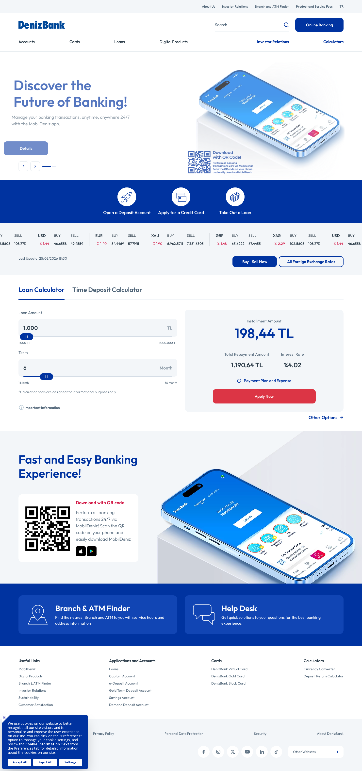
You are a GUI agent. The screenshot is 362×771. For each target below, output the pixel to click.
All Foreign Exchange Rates (311, 261)
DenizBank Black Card (228, 683)
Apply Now (264, 396)
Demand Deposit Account (128, 705)
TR (342, 6)
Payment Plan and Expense (267, 380)
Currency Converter (319, 669)
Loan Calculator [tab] (41, 289)
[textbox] (316, 752)
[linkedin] (262, 752)
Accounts (26, 41)
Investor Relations (235, 6)
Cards (74, 41)
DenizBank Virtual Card (229, 669)
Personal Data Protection (184, 733)
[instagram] (218, 752)
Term (23, 352)
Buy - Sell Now (254, 261)
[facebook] (204, 752)
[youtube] (247, 752)
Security (260, 733)
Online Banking (319, 24)
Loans (119, 41)
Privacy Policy (103, 733)
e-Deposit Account (123, 683)
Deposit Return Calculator (324, 676)
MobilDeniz (26, 669)
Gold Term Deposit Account (130, 690)
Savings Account (121, 697)
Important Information (42, 407)
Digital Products (174, 41)
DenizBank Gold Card (228, 676)
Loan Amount (30, 312)
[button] (23, 166)
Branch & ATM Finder (34, 683)
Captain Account (122, 676)
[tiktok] (276, 752)
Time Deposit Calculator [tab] (107, 289)
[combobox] (316, 752)
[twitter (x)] (233, 752)
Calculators (333, 41)
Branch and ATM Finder (272, 6)
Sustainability (28, 697)
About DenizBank (330, 733)
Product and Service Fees (314, 6)
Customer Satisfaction (35, 705)
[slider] (26, 336)
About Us (208, 6)
